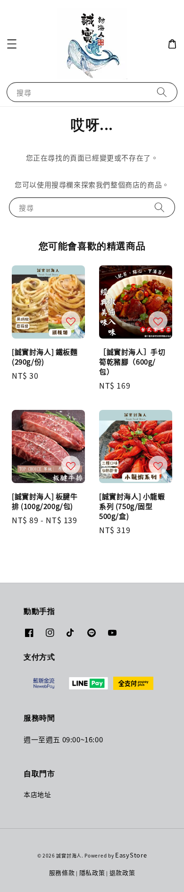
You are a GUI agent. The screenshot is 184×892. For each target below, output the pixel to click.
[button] (11, 44)
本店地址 (37, 794)
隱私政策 (92, 872)
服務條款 (62, 872)
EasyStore (131, 854)
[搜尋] (162, 92)
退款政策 (122, 872)
